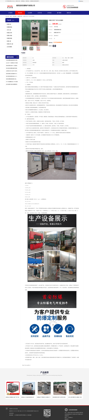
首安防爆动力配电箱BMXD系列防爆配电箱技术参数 (12, 73)
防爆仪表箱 (9, 35)
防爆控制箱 (9, 38)
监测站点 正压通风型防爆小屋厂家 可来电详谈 (15, 397)
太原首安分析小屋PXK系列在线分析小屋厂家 (12, 70)
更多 (17, 57)
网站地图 (29, 415)
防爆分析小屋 (10, 44)
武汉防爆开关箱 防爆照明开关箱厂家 (12, 84)
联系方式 (69, 12)
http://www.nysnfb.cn (26, 365)
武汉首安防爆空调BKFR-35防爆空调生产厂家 (12, 76)
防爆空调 (9, 24)
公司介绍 (40, 12)
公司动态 (49, 12)
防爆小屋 (9, 41)
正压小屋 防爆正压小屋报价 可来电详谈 (61, 397)
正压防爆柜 (9, 46)
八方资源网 (16, 415)
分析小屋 (9, 29)
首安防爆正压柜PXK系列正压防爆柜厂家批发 (46, 397)
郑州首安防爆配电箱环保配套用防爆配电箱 (12, 68)
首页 (11, 16)
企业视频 (30, 12)
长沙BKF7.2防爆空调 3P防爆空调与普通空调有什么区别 (12, 62)
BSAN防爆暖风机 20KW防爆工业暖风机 (12, 81)
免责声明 (21, 415)
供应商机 (20, 12)
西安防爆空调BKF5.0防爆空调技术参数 (12, 65)
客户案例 (59, 12)
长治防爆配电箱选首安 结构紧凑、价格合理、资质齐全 (12, 60)
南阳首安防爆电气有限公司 (32, 411)
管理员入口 (25, 415)
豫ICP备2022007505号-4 (22, 411)
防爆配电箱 (9, 27)
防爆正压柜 (20, 16)
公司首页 (10, 12)
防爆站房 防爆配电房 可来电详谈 (75, 397)
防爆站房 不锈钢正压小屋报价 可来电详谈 (29, 397)
